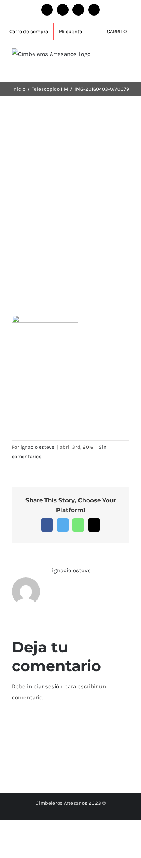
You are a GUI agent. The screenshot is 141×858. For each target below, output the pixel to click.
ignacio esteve (37, 447)
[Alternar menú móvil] (126, 56)
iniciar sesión (45, 686)
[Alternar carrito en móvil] (126, 65)
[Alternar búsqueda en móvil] (112, 56)
